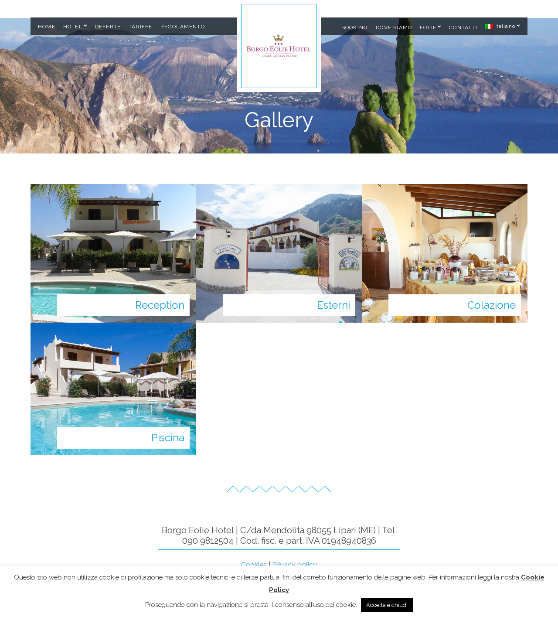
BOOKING (354, 27)
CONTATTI (463, 27)
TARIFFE (140, 27)
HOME (46, 27)
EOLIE (428, 27)
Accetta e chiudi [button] (387, 605)
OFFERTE (108, 27)
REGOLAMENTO (182, 27)
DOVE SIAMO (394, 27)
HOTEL (72, 27)
